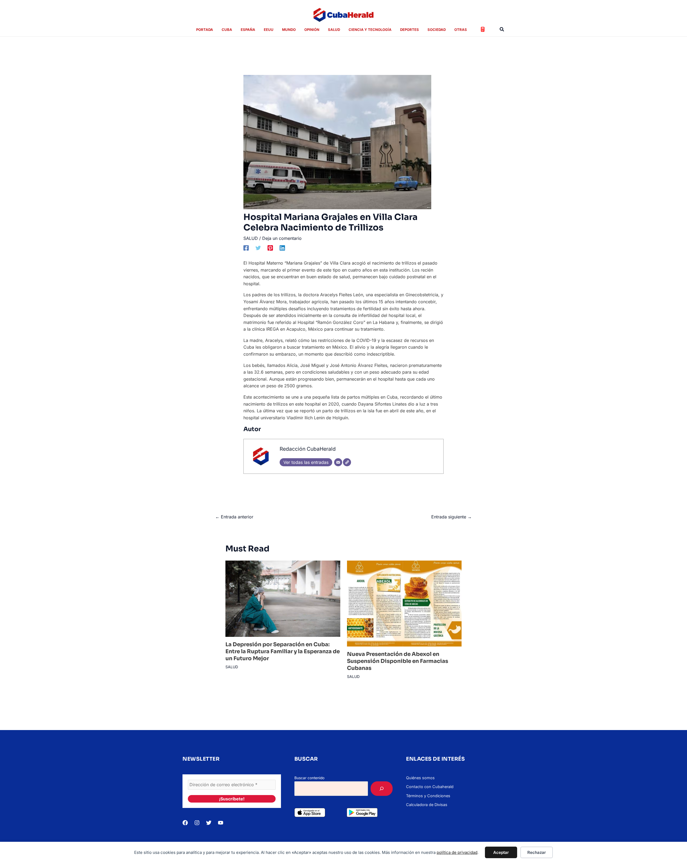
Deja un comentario (282, 238)
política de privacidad (457, 852)
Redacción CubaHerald (308, 449)
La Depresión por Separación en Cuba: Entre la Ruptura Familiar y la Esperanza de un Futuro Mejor (282, 651)
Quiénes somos (420, 777)
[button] (502, 29)
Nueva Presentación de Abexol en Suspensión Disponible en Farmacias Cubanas (397, 661)
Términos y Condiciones (428, 795)
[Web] (347, 462)
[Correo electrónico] (338, 462)
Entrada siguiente (451, 516)
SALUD (250, 238)
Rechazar (536, 852)
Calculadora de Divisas (426, 804)
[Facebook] (246, 248)
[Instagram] (197, 822)
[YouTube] (220, 822)
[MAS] (382, 788)
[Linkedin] (282, 248)
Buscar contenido (309, 778)
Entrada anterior (234, 516)
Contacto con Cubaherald (430, 786)
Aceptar (501, 852)
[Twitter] (258, 248)
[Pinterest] (270, 248)
